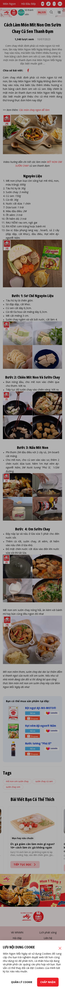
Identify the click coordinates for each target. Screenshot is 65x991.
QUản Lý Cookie (21, 982)
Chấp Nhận (47, 982)
